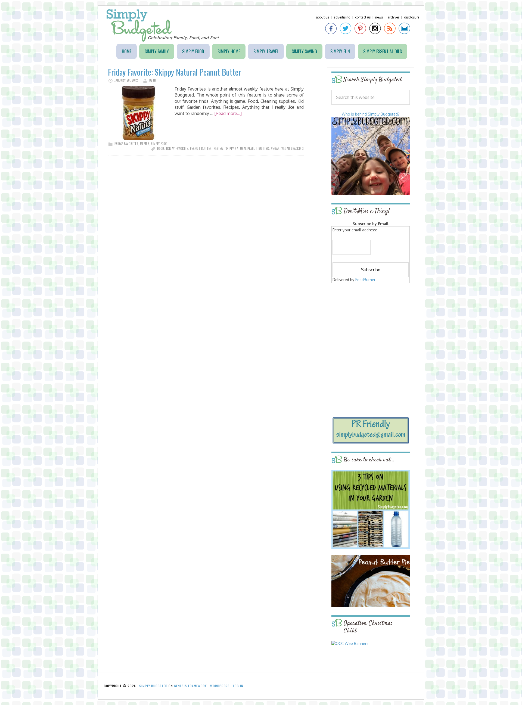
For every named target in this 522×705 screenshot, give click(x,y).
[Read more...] (228, 113)
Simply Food (159, 143)
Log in (238, 686)
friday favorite (177, 148)
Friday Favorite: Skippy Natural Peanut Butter (174, 72)
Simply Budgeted (163, 25)
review (218, 148)
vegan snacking (292, 148)
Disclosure (411, 17)
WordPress (220, 686)
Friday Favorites (126, 143)
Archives (393, 17)
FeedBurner (365, 279)
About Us (322, 17)
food (160, 148)
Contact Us (363, 17)
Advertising (342, 17)
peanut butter (201, 148)
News (379, 17)
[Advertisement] (371, 324)
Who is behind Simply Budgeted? (371, 114)
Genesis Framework (190, 686)
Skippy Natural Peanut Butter (247, 148)
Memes (144, 143)
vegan (275, 148)
